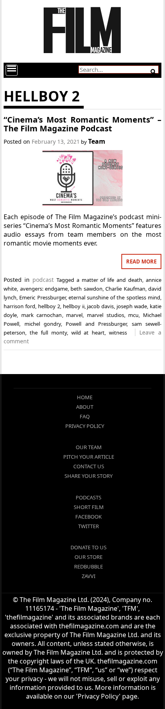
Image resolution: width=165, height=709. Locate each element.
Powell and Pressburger (96, 323)
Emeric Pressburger (42, 297)
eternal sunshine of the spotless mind (114, 297)
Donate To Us (88, 547)
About (84, 406)
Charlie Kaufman (125, 288)
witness (118, 332)
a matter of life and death (109, 279)
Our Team (89, 447)
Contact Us (88, 466)
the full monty (48, 332)
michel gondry (42, 323)
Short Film (89, 507)
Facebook (88, 516)
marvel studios (105, 315)
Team (96, 141)
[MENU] (12, 70)
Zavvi (88, 576)
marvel (74, 315)
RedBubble (88, 566)
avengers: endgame (44, 288)
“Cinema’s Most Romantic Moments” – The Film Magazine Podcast (82, 124)
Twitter (88, 526)
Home (85, 397)
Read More (141, 261)
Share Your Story (88, 475)
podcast (43, 279)
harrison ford (19, 306)
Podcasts (88, 497)
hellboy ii (74, 306)
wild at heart (88, 332)
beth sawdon (86, 288)
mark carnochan (41, 315)
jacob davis (100, 306)
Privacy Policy (84, 426)
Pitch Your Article (88, 456)
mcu (133, 315)
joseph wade (132, 306)
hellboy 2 (49, 306)
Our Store (88, 556)
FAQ (85, 416)
